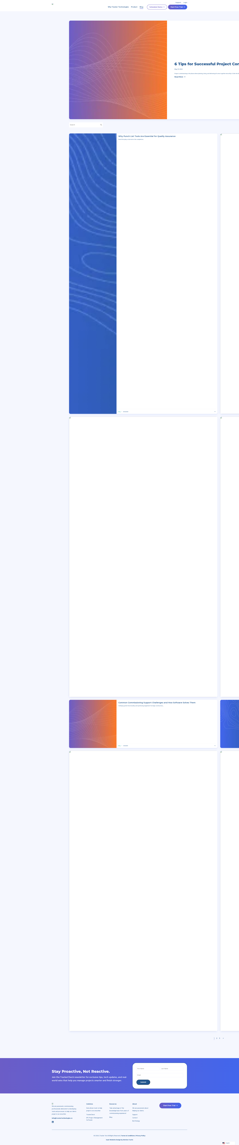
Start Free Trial (177, 7)
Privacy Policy (140, 1136)
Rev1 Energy (136, 1121)
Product (134, 7)
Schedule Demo (155, 7)
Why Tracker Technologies (118, 7)
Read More (178, 77)
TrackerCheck (90, 1115)
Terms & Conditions (128, 1136)
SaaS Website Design (113, 1140)
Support (178, 2)
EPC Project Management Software (94, 1119)
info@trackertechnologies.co (62, 1118)
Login (185, 2)
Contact (135, 1118)
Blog (141, 7)
